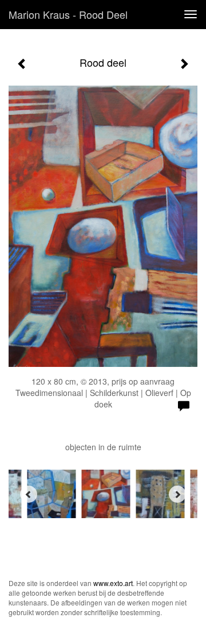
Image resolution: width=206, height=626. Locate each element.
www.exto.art (113, 583)
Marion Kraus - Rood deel (68, 14)
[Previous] (28, 494)
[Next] (177, 494)
